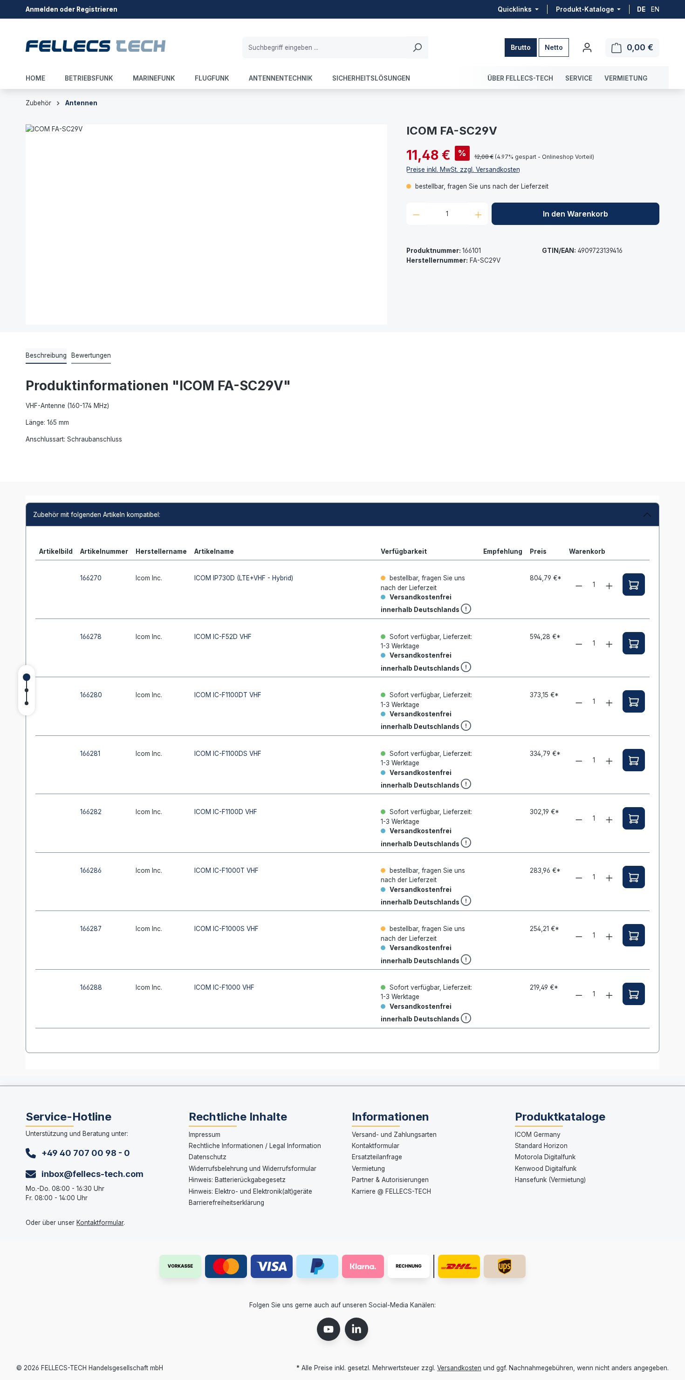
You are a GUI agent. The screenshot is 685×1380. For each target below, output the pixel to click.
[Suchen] (417, 47)
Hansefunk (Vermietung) (550, 1179)
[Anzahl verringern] (416, 214)
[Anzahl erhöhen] (478, 214)
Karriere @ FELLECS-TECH (391, 1191)
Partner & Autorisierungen (390, 1179)
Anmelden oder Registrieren (71, 9)
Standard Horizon (541, 1145)
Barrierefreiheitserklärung (226, 1202)
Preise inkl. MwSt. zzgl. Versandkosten (463, 169)
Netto (554, 47)
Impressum (204, 1134)
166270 (91, 578)
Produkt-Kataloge (586, 9)
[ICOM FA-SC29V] (206, 224)
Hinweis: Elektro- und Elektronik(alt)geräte (250, 1191)
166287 (91, 928)
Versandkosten (459, 1368)
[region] (206, 224)
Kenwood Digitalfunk (545, 1168)
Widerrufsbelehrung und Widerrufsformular (252, 1168)
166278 (91, 636)
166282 (91, 812)
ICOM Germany (538, 1134)
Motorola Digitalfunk (545, 1157)
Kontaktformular (99, 1222)
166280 (91, 695)
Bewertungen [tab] (91, 355)
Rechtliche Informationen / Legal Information (255, 1145)
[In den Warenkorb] (634, 584)
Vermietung (368, 1168)
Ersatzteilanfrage (377, 1157)
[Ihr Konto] (587, 47)
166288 (91, 987)
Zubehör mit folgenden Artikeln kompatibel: (96, 514)
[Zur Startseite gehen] (95, 45)
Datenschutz (207, 1157)
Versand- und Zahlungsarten (394, 1134)
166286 (91, 870)
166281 (90, 753)
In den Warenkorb (575, 213)
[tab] (46, 355)
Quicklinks (515, 9)
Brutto (521, 47)
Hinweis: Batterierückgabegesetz (237, 1179)
